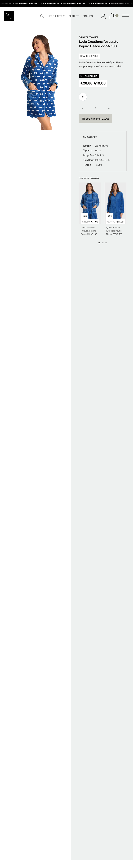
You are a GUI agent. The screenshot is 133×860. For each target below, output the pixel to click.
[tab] (99, 242)
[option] (83, 97)
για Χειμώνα (101, 145)
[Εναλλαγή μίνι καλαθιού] (112, 16)
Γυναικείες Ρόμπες (88, 37)
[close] (125, 16)
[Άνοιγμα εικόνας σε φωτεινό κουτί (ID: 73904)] (39, 82)
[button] (27, 82)
